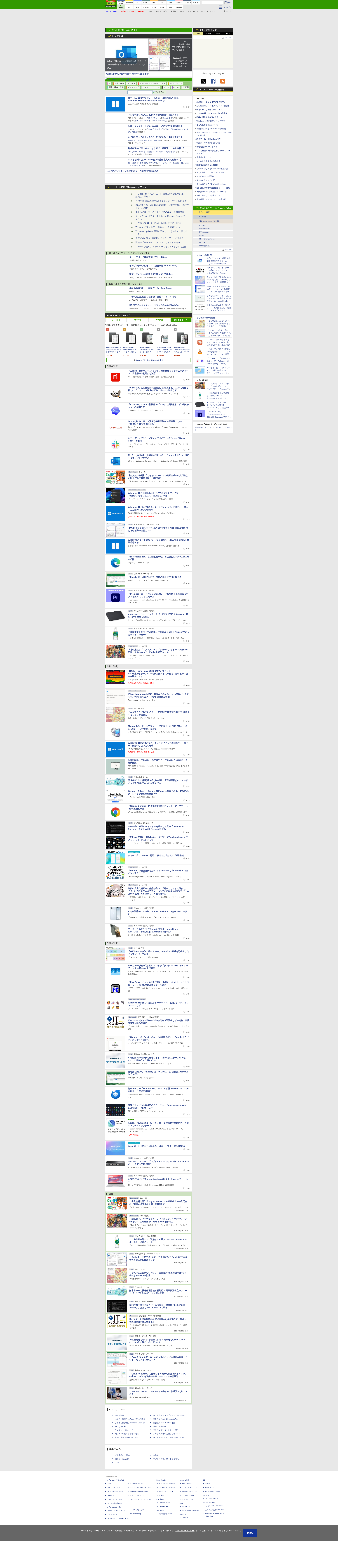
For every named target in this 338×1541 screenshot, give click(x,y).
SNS (194, 11)
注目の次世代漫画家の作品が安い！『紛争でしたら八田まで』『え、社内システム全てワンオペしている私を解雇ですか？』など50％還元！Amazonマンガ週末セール (158, 891)
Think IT (110, 1484)
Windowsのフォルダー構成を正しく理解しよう (157, 227)
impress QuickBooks (212, 1492)
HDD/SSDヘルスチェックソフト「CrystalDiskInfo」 (154, 305)
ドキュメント (184, 11)
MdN (181, 1504)
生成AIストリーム (203, 187)
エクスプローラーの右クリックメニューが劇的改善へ (160, 212)
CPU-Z (201, 265)
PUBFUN (206, 1496)
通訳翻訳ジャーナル (189, 1492)
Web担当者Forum (114, 1488)
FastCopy (202, 246)
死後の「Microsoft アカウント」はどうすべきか (157, 242)
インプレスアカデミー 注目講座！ (213, 90)
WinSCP (202, 272)
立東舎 (161, 1496)
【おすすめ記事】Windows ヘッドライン (129, 187)
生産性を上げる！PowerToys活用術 (211, 158)
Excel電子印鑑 (204, 275)
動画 (201, 11)
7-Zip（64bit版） (205, 242)
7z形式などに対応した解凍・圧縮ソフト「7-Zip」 (153, 297)
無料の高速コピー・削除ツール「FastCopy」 (151, 288)
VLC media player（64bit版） (209, 251)
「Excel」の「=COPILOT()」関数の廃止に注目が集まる (154, 577)
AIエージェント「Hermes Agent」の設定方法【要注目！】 (156, 128)
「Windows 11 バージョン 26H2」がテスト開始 (158, 223)
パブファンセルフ (211, 1499)
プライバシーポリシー (184, 1531)
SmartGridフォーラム (137, 1484)
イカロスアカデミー (189, 1500)
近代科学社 (160, 1511)
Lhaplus (202, 255)
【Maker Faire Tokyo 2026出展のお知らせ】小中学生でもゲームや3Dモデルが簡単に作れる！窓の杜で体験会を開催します (158, 674)
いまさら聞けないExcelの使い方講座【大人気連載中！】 (155, 165)
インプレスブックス (137, 1510)
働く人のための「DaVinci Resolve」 (211, 214)
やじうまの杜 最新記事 (206, 347)
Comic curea (209, 1488)
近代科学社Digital (165, 1514)
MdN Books (186, 1507)
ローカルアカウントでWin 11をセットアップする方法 (160, 247)
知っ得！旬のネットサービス (127, 1434)
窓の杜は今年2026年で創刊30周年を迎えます (127, 74)
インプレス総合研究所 (115, 1492)
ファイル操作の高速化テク (207, 206)
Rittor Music (161, 1481)
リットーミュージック (167, 1484)
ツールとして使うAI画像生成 (208, 191)
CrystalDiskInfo (204, 258)
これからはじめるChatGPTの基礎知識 (212, 198)
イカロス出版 (184, 1481)
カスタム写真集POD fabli (214, 1510)
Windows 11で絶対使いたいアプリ (210, 151)
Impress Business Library (139, 1492)
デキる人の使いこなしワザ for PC (167, 1434)
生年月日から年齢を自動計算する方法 (142, 169)
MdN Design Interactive (190, 1511)
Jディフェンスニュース (190, 1488)
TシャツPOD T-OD (166, 1492)
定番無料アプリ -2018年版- (164, 1423)
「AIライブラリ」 (152, 118)
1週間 (218, 34)
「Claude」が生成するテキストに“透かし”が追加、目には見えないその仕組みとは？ (219, 372)
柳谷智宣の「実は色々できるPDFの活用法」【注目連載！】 (156, 152)
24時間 (208, 34)
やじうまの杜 (120, 1427)
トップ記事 (118, 36)
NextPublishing (135, 1514)
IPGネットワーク (209, 1503)
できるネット (112, 1515)
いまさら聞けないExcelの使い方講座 (130, 1419)
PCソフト (138, 320)
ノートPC (116, 320)
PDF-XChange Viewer (207, 269)
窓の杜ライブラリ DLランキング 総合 (215, 238)
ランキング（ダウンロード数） (166, 1430)
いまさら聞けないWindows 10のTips (130, 1423)
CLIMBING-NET (164, 1507)
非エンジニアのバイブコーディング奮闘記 (151, 121)
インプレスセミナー (137, 1496)
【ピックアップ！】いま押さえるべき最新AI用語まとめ (132, 179)
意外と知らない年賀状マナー (208, 225)
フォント (209, 11)
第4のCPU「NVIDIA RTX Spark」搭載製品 (144, 144)
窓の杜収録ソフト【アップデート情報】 (213, 135)
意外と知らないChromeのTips (165, 1419)
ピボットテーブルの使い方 (172, 169)
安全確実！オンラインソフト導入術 (211, 229)
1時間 (198, 34)
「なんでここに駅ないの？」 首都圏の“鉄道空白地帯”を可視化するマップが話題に (220, 353)
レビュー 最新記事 (204, 285)
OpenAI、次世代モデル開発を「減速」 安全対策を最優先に (157, 1146)
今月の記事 (119, 1415)
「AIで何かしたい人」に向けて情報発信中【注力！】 (153, 115)
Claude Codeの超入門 (155, 131)
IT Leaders (111, 1496)
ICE (204, 1481)
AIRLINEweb (186, 1484)
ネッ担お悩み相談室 (115, 1504)
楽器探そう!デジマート (167, 1488)
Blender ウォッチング (205, 210)
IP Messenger (204, 262)
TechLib (185, 1518)
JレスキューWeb (188, 1496)
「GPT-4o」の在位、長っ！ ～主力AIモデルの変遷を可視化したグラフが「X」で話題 (219, 362)
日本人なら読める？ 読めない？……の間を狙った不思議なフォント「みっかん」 (219, 337)
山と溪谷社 (160, 1500)
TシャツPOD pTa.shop (214, 1506)
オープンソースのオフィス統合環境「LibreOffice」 (153, 266)
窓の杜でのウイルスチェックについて (169, 1438)
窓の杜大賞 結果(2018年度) (126, 1438)
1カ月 (228, 34)
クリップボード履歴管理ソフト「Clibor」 (149, 257)
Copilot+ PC (167, 118)
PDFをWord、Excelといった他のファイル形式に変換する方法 (152, 155)
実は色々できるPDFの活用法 (208, 173)
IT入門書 (159, 320)
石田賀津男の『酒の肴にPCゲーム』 (211, 221)
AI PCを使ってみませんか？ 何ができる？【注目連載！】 (155, 140)
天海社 (207, 1484)
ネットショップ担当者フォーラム (142, 1488)
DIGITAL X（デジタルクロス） (141, 1500)
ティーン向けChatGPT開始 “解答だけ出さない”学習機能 (156, 855)
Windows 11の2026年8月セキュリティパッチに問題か (161, 201)
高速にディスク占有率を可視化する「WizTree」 (152, 274)
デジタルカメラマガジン (116, 1511)
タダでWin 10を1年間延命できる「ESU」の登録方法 (160, 238)
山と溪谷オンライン (166, 1503)
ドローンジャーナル (115, 1500)
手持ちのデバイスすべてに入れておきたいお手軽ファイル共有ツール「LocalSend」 (219, 328)
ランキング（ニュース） (125, 1430)
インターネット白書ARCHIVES (119, 1519)
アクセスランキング (208, 30)
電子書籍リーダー (181, 320)
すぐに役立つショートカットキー (210, 202)
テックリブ (183, 1515)
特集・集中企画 (159, 1427)
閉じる (250, 1533)
